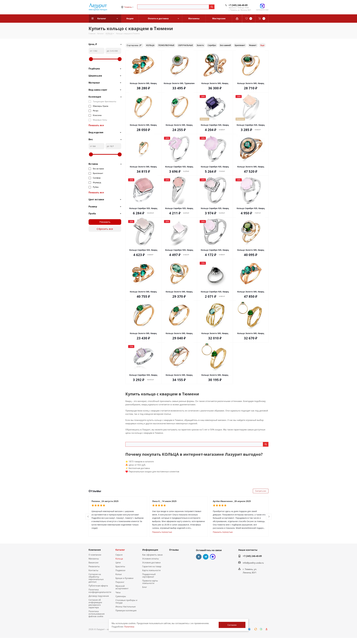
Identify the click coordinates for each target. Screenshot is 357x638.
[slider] (91, 59)
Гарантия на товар (151, 566)
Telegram (205, 557)
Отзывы (174, 549)
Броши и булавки (124, 578)
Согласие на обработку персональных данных (96, 578)
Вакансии (93, 562)
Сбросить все (105, 229)
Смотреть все (260, 491)
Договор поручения (99, 596)
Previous (88, 516)
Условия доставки (151, 562)
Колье (118, 574)
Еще (262, 45)
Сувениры (120, 596)
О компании (95, 554)
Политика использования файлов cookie (96, 614)
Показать (104, 222)
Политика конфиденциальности (100, 590)
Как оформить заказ (152, 554)
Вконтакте (199, 557)
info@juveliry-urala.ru (253, 562)
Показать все (96, 125)
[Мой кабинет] (237, 18)
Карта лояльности (151, 570)
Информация (150, 549)
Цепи (118, 562)
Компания (95, 549)
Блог (144, 587)
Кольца (119, 558)
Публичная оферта (98, 585)
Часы (118, 592)
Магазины (94, 558)
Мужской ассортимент (121, 587)
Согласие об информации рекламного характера (95, 603)
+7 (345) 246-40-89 (238, 5)
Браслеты (120, 566)
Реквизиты (94, 566)
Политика (129, 626)
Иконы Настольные (125, 606)
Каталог (120, 549)
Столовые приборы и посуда (126, 601)
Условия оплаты (150, 558)
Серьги (119, 554)
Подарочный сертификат (149, 575)
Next (269, 516)
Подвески (120, 570)
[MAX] (212, 557)
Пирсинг (119, 582)
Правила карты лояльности (150, 581)
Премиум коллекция (125, 610)
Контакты (93, 570)
